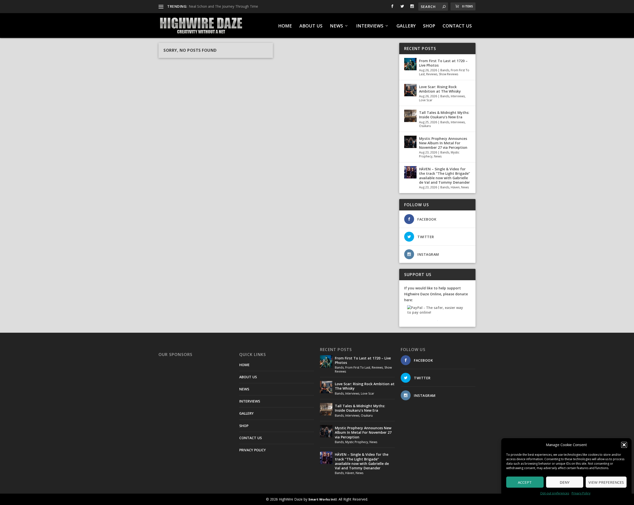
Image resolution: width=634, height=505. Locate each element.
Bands (444, 70)
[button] (624, 444)
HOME (285, 26)
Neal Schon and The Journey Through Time (223, 6)
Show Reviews (448, 74)
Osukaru (425, 126)
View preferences (606, 482)
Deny (565, 482)
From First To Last (357, 367)
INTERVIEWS (369, 26)
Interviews (458, 96)
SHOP (429, 26)
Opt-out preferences (554, 493)
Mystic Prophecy (356, 442)
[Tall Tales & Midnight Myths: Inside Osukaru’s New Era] (410, 116)
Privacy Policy (581, 493)
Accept (525, 482)
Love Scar (425, 100)
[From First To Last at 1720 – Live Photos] (410, 64)
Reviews (431, 74)
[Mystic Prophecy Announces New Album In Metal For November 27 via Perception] (410, 142)
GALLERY (406, 26)
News (438, 156)
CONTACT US (457, 26)
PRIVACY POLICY (252, 450)
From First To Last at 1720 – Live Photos (443, 63)
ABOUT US (310, 26)
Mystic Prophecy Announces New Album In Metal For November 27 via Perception (443, 143)
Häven (455, 187)
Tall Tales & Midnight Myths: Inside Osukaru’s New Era (444, 114)
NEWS (336, 26)
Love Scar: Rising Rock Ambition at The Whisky (440, 89)
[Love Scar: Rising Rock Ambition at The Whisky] (410, 90)
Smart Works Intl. (323, 499)
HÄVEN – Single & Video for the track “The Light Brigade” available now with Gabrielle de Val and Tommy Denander (444, 176)
